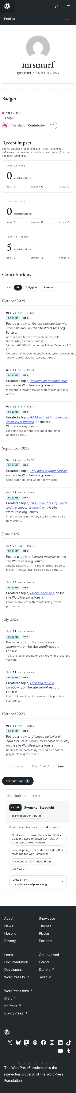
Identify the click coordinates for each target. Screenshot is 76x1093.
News (8, 926)
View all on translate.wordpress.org (29, 882)
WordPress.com (18, 991)
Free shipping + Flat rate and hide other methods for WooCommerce (37, 852)
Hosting (10, 933)
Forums (48, 287)
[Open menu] (69, 6)
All (17, 287)
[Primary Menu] (67, 18)
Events (44, 962)
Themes (45, 926)
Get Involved (49, 955)
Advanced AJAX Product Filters (32, 861)
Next (61, 766)
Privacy (10, 941)
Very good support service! (48, 471)
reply (23, 323)
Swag (45, 977)
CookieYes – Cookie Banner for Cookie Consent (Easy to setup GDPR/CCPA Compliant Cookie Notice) (37, 839)
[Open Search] (56, 6)
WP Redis (18, 869)
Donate (47, 969)
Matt (10, 998)
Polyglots (32, 287)
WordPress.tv (16, 977)
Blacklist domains (42, 593)
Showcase (47, 918)
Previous (18, 766)
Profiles (9, 18)
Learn (8, 955)
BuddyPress (15, 1013)
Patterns (45, 941)
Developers (13, 969)
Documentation (16, 962)
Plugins (44, 933)
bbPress (12, 1006)
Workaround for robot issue (48, 381)
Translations (17, 781)
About (9, 918)
